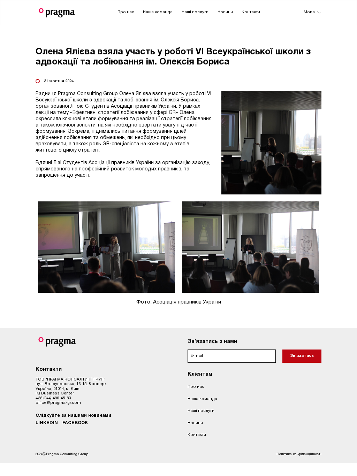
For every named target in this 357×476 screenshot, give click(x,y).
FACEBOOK (75, 423)
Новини (225, 12)
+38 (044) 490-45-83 (53, 398)
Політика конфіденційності (298, 454)
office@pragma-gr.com (58, 403)
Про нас (125, 12)
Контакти (251, 12)
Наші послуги (195, 12)
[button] (311, 12)
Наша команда (158, 12)
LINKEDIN (47, 423)
